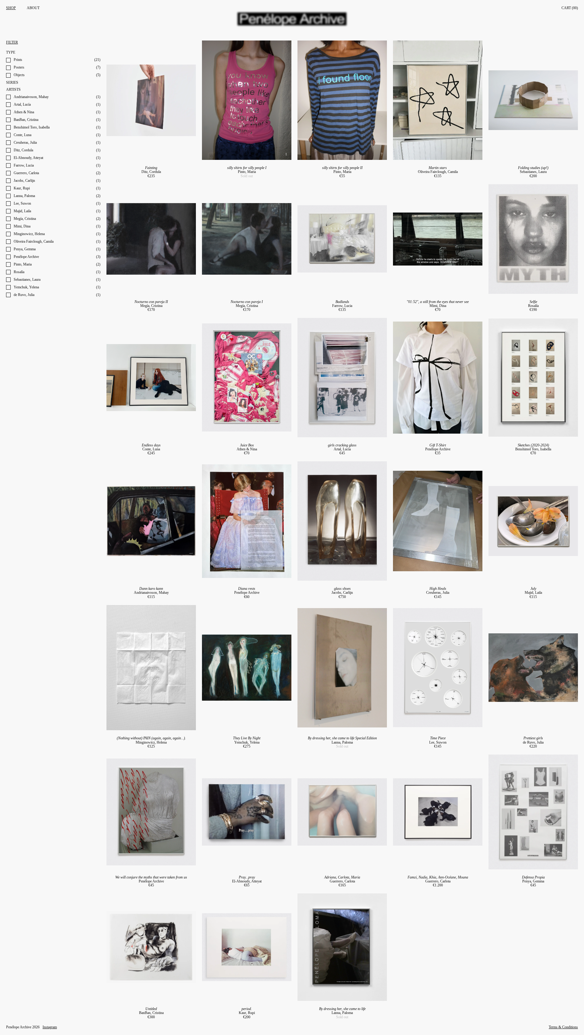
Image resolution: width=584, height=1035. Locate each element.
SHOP (11, 8)
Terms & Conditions (563, 1027)
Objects (19, 75)
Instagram (50, 1027)
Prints (18, 60)
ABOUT (33, 8)
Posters (19, 67)
